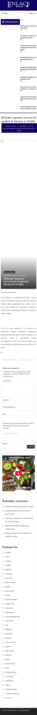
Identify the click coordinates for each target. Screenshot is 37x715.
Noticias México (9, 272)
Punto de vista (10, 664)
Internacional (9, 612)
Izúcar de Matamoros (12, 617)
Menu (6, 13)
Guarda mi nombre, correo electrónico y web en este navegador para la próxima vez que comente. (18, 426)
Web (4, 414)
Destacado (9, 574)
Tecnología (9, 677)
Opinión (8, 647)
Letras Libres (9, 621)
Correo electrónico (9, 407)
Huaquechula (9, 604)
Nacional (8, 638)
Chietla (7, 565)
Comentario (7, 381)
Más (6, 625)
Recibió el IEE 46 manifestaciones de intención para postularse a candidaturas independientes (11, 360)
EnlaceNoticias (22, 275)
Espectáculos (9, 591)
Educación (8, 578)
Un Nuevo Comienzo (12, 694)
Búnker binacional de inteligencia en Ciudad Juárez (17, 527)
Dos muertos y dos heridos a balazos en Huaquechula (28, 360)
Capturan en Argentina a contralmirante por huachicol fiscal (19, 519)
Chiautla (8, 561)
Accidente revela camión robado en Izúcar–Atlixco (17, 512)
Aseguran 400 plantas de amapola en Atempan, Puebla (18, 534)
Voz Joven (8, 698)
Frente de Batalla (11, 600)
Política (7, 659)
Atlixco (7, 557)
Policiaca (8, 655)
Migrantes (8, 629)
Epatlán (7, 587)
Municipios (8, 634)
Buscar (31, 13)
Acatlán (8, 553)
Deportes (8, 570)
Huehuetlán (9, 608)
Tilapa (7, 685)
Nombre (6, 400)
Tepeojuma (9, 681)
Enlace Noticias (10, 582)
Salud (7, 668)
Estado (7, 595)
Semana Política (10, 672)
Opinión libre (9, 651)
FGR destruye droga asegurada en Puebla (19, 507)
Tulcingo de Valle (11, 689)
